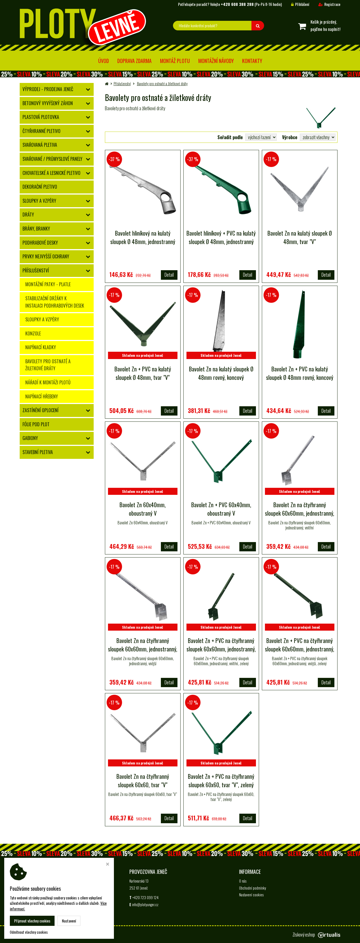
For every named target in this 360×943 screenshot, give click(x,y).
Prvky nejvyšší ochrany (45, 256)
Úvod (103, 60)
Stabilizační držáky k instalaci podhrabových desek (54, 302)
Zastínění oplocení (40, 410)
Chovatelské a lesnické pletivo (51, 173)
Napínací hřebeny (41, 396)
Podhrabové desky (40, 242)
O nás (242, 881)
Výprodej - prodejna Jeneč (47, 89)
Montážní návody (216, 60)
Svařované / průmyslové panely (52, 158)
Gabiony (30, 438)
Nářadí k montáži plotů (48, 382)
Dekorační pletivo (39, 186)
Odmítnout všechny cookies (29, 932)
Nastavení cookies (251, 894)
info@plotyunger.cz (145, 904)
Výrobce (289, 137)
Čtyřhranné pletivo (41, 131)
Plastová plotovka (40, 117)
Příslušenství (35, 270)
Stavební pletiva (37, 452)
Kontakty (252, 60)
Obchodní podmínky (252, 888)
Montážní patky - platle (48, 284)
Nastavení (69, 921)
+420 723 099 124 (145, 897)
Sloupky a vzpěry (39, 200)
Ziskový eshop (303, 934)
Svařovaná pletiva (39, 144)
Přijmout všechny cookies (32, 921)
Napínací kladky (40, 347)
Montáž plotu (175, 60)
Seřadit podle (230, 137)
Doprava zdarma (134, 60)
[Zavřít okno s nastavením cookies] (107, 864)
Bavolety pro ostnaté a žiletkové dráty (48, 365)
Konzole (33, 333)
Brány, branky (36, 228)
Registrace (332, 4)
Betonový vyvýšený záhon (47, 103)
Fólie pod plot (36, 424)
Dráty (28, 214)
